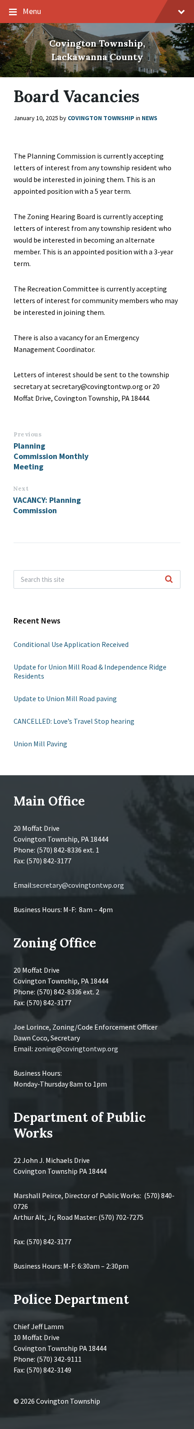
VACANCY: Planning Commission (47, 505)
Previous (28, 434)
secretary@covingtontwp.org (78, 885)
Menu (32, 11)
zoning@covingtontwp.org (76, 1048)
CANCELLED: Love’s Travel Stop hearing (74, 721)
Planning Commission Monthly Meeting (51, 456)
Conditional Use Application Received (71, 644)
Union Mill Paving (40, 743)
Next (20, 488)
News (149, 118)
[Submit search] (169, 579)
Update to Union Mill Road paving (65, 698)
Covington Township (101, 118)
